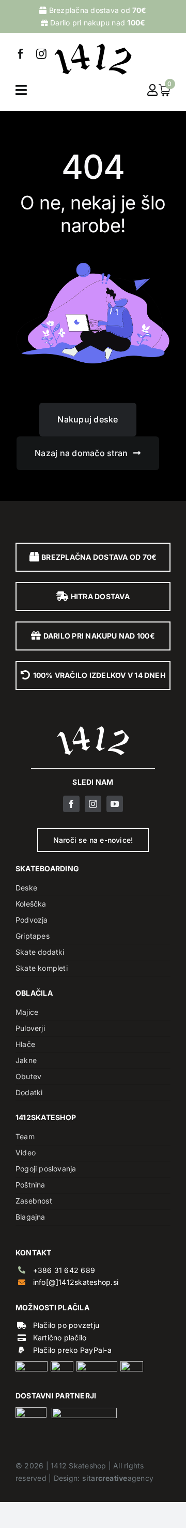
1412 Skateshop (78, 1465)
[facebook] (21, 54)
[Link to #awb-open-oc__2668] (21, 89)
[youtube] (114, 804)
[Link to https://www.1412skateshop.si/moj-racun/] (152, 90)
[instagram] (41, 54)
